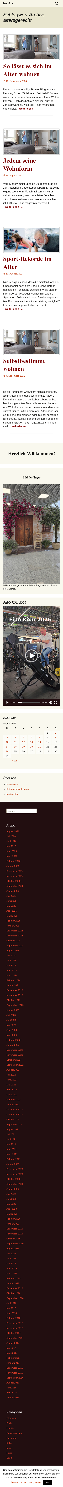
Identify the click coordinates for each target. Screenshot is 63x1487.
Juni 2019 (11, 1258)
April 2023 (11, 1030)
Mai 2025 (11, 906)
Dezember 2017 (14, 1323)
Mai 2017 (11, 1348)
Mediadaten (12, 794)
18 (15, 746)
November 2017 (14, 1328)
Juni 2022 (11, 1079)
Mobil (9, 1448)
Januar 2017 (12, 1363)
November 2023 (14, 995)
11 (15, 742)
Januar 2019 (12, 1283)
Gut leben (11, 1438)
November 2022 (14, 1055)
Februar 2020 (13, 1218)
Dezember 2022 (14, 1050)
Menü (6, 3)
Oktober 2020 (13, 1179)
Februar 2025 (13, 920)
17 (7, 746)
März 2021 (11, 1154)
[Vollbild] (55, 702)
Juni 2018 (11, 1303)
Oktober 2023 (13, 1000)
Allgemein (11, 1418)
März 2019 (11, 1273)
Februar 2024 (13, 980)
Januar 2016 (12, 1397)
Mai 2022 (11, 1084)
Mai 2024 (11, 965)
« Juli (14, 760)
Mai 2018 (11, 1308)
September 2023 (15, 1005)
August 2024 (12, 950)
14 (39, 742)
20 (31, 746)
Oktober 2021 (13, 1119)
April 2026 (11, 851)
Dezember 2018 (14, 1288)
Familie (10, 1428)
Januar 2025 (12, 925)
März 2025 (11, 915)
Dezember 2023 (14, 990)
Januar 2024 (12, 985)
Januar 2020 (12, 1223)
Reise (9, 1453)
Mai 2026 (11, 846)
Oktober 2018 (13, 1293)
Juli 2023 (11, 1015)
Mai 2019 (11, 1263)
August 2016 (12, 1382)
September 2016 (15, 1377)
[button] (31, 655)
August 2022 (12, 1069)
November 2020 (14, 1174)
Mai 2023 (11, 1025)
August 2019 (12, 1248)
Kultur (9, 1443)
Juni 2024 (11, 960)
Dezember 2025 (14, 871)
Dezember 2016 (14, 1368)
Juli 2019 (11, 1253)
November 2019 (14, 1233)
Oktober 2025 (13, 881)
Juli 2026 (11, 836)
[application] (31, 656)
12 (23, 742)
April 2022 (11, 1089)
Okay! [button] (47, 1482)
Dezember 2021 (14, 1109)
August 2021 (12, 1129)
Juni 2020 (11, 1199)
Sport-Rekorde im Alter (27, 262)
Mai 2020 (11, 1204)
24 (7, 751)
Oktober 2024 (13, 940)
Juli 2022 (11, 1074)
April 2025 (11, 911)
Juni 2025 (11, 901)
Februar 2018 (13, 1318)
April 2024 (11, 970)
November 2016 (14, 1372)
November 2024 (14, 935)
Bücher (10, 1423)
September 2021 (15, 1124)
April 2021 (11, 1149)
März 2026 (11, 856)
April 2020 (11, 1209)
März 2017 (11, 1353)
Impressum (12, 784)
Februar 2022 (13, 1099)
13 (31, 742)
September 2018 (15, 1298)
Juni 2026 (11, 841)
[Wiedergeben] (7, 702)
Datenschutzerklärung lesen (26, 1482)
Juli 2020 (11, 1194)
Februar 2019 (13, 1278)
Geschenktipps (14, 1433)
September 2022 (15, 1064)
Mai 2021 (11, 1144)
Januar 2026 (12, 866)
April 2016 (11, 1392)
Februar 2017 (13, 1358)
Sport (9, 1458)
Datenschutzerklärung (17, 789)
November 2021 (14, 1114)
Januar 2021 (12, 1164)
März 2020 (11, 1214)
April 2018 (11, 1313)
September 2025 (15, 886)
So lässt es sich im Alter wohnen (27, 70)
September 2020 (15, 1184)
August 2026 (12, 831)
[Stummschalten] (50, 702)
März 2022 (11, 1094)
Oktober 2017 (13, 1333)
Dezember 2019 (14, 1228)
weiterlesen (28, 108)
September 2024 (15, 945)
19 (23, 746)
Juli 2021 (11, 1134)
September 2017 (15, 1338)
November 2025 (14, 876)
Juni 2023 (11, 1020)
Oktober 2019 (13, 1238)
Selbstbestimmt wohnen (24, 364)
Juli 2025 (11, 896)
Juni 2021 (11, 1139)
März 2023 (11, 1035)
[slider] (29, 702)
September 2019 (15, 1243)
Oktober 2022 (13, 1060)
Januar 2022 (12, 1104)
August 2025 (12, 891)
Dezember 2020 (14, 1169)
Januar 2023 (12, 1045)
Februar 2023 (13, 1040)
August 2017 (12, 1343)
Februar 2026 (13, 861)
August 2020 (12, 1189)
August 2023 (12, 1010)
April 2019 (11, 1268)
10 (7, 742)
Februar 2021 (13, 1159)
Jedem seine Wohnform (19, 164)
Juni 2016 (11, 1387)
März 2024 (11, 975)
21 (39, 746)
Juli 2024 (11, 955)
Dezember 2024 (14, 930)
